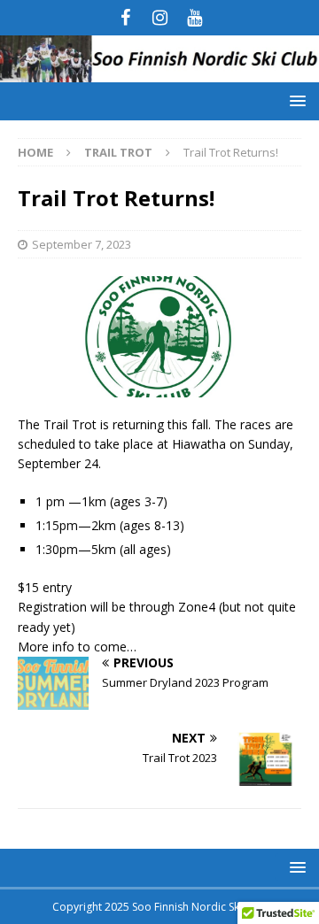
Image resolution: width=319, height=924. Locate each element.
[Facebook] (125, 17)
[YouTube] (194, 17)
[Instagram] (159, 17)
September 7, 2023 (81, 244)
